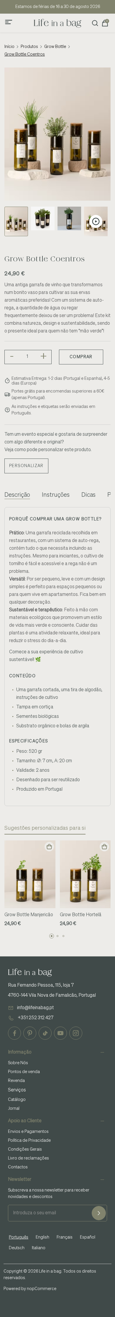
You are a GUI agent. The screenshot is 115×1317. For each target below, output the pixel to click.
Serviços (17, 1090)
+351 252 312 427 (35, 1018)
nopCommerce (41, 1289)
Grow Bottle (55, 47)
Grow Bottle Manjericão (28, 915)
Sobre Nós (18, 1063)
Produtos (29, 47)
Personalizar (26, 466)
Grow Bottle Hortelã (80, 915)
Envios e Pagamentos (28, 1132)
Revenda (16, 1081)
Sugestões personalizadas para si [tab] (45, 828)
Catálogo (17, 1100)
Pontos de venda (24, 1072)
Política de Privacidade (29, 1140)
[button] (51, 936)
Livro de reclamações (28, 1158)
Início (9, 47)
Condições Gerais (25, 1149)
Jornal (13, 1109)
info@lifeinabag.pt (35, 1008)
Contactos (18, 1167)
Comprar (81, 357)
